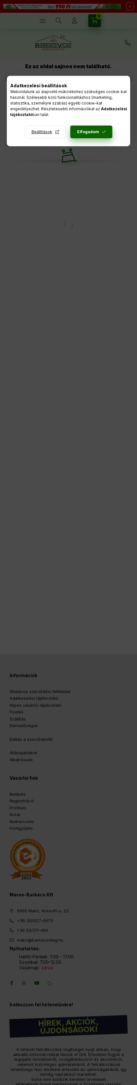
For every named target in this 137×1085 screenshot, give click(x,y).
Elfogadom (88, 131)
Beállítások (42, 131)
